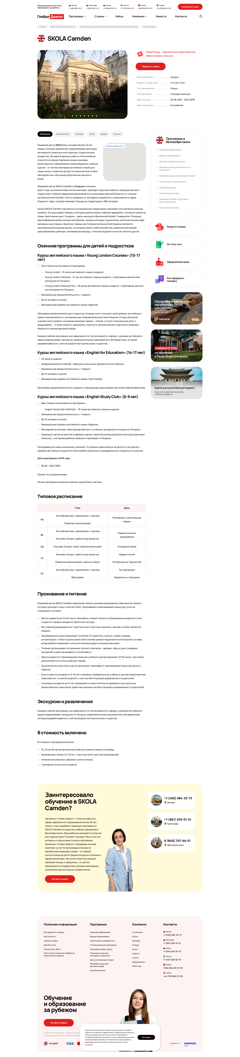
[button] (68, 115)
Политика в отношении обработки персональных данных (59, 954)
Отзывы (135, 945)
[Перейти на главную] (51, 16)
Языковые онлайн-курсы (101, 949)
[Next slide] (127, 84)
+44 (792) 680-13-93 (163, 8)
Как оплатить (50, 936)
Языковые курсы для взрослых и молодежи (175, 168)
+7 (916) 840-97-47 (109, 8)
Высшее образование (169, 155)
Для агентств (50, 945)
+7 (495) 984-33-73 (75, 8)
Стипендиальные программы (103, 945)
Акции (135, 949)
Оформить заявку (150, 66)
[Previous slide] (37, 84)
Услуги (135, 936)
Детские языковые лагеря (172, 161)
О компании (137, 932)
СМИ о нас (136, 966)
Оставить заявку (60, 879)
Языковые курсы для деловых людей (177, 175)
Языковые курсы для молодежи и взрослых (100, 954)
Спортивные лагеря (169, 193)
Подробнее (89, 1044)
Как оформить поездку (54, 932)
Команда (136, 941)
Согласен (146, 1037)
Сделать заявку (51, 941)
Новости (136, 953)
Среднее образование (170, 149)
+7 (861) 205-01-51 (92, 8)
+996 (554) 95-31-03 (145, 8)
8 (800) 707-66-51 (177, 840)
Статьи (135, 958)
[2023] (190, 1043)
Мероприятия (138, 962)
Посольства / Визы (52, 949)
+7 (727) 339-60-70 (127, 8)
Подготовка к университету (173, 181)
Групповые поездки (169, 207)
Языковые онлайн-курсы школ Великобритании (174, 200)
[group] (83, 84)
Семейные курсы (167, 187)
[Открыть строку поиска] (201, 16)
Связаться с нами (190, 6)
